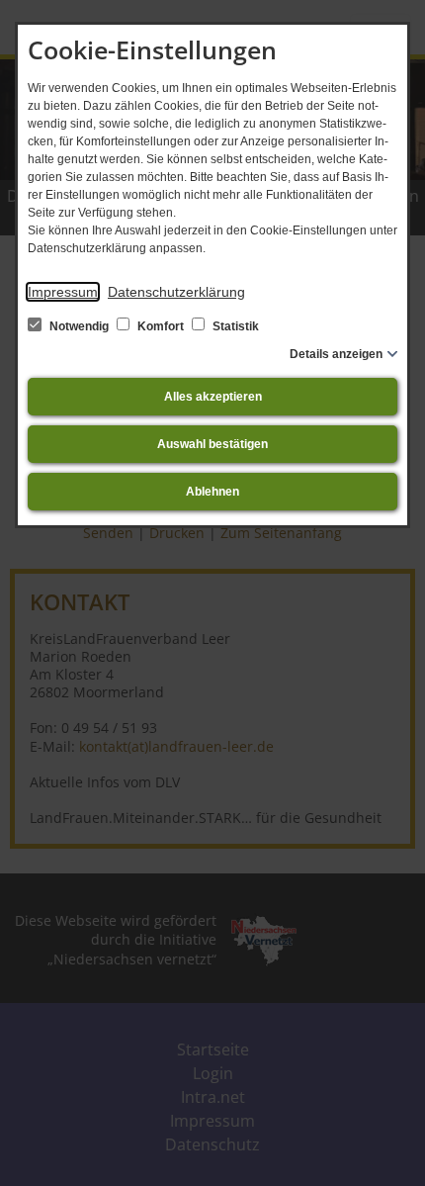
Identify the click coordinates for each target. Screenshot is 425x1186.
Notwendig (79, 326)
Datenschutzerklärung (176, 292)
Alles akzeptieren (213, 397)
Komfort (160, 326)
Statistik (234, 326)
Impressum (63, 292)
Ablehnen (212, 492)
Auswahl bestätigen (212, 444)
